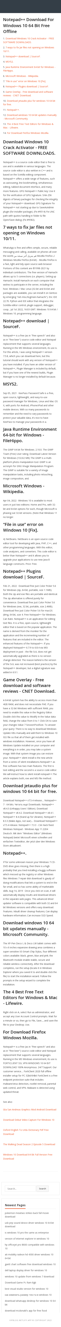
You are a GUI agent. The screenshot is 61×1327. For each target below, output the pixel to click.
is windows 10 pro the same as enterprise (27, 1232)
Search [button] (42, 1188)
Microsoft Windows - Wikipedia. (22, 76)
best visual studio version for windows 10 (26, 1288)
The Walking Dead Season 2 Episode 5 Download (29, 1144)
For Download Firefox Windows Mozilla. (28, 132)
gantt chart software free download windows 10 (30, 1264)
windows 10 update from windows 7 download (29, 1276)
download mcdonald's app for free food (26, 1310)
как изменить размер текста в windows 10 (28, 1294)
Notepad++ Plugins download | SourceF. (27, 86)
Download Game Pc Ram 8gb (20, 1282)
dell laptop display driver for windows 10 (26, 1270)
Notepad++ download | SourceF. (23, 56)
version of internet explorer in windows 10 (27, 1238)
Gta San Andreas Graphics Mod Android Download (29, 1109)
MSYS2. (9, 61)
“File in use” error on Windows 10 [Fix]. (26, 81)
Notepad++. (13, 109)
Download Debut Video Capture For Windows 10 (28, 1119)
